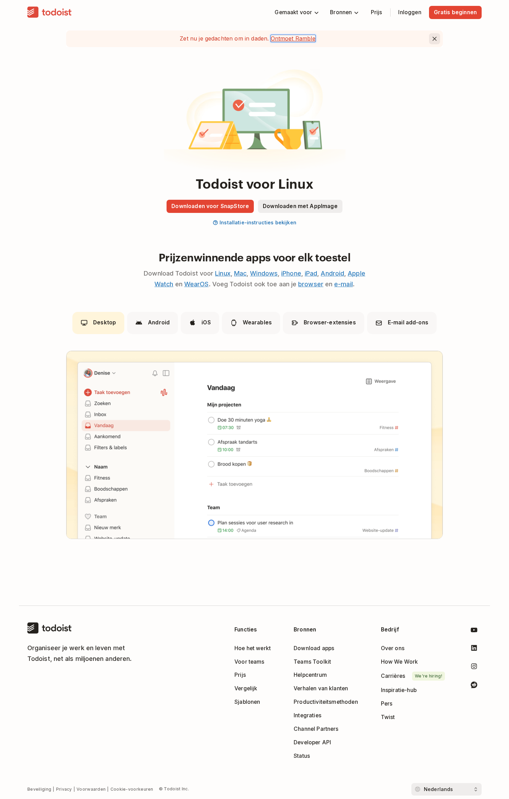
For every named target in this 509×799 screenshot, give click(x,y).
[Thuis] (49, 12)
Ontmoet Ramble (293, 38)
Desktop (104, 322)
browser (310, 284)
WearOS (196, 284)
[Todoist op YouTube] (474, 631)
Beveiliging (39, 789)
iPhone (291, 273)
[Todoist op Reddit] (474, 686)
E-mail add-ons (408, 322)
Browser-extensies (330, 322)
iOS (206, 322)
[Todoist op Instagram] (474, 667)
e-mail (343, 284)
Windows (264, 273)
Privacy (64, 789)
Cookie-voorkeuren (131, 789)
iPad (311, 273)
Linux (222, 273)
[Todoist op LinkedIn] (474, 649)
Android (332, 273)
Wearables (257, 322)
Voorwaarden (91, 789)
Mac (240, 273)
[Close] (434, 38)
